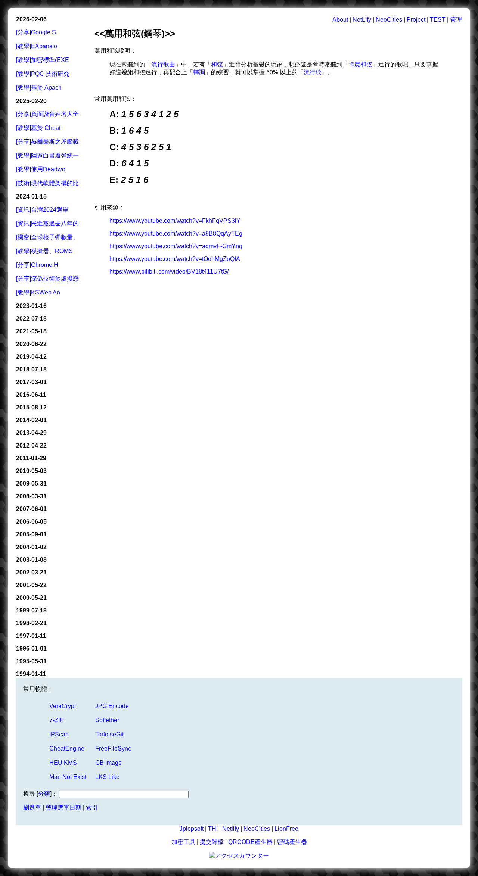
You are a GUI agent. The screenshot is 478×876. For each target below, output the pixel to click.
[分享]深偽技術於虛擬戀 (47, 278)
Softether (107, 720)
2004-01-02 (31, 547)
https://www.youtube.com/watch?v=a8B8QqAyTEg (175, 233)
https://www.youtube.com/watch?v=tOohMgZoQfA (174, 259)
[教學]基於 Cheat (38, 128)
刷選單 (32, 807)
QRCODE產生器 (250, 842)
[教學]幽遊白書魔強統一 (47, 155)
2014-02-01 (31, 420)
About (340, 19)
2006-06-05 (31, 521)
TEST (438, 19)
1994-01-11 (31, 674)
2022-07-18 (31, 318)
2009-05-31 (31, 483)
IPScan (59, 734)
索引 (92, 807)
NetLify (362, 19)
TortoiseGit (109, 734)
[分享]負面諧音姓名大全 (47, 114)
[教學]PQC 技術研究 (42, 74)
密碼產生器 (292, 842)
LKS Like (107, 777)
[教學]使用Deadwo (40, 169)
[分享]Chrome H (37, 265)
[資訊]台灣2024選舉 (42, 209)
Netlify (230, 829)
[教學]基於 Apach (39, 87)
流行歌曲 (163, 64)
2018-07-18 (31, 369)
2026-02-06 (31, 19)
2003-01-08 (31, 560)
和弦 (217, 64)
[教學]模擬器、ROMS (44, 251)
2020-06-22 (31, 344)
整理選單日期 (63, 807)
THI (213, 829)
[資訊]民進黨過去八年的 (47, 223)
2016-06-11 (31, 395)
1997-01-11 (31, 636)
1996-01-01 (31, 648)
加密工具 (183, 842)
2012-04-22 (31, 445)
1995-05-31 (31, 661)
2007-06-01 (31, 509)
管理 (456, 19)
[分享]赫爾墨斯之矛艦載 (47, 141)
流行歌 (313, 72)
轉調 (199, 72)
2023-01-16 (31, 306)
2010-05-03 (31, 471)
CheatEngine (66, 748)
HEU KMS (63, 763)
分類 (44, 794)
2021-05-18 (31, 331)
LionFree (286, 829)
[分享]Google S (36, 32)
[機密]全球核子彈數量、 (47, 237)
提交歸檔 (212, 842)
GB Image (108, 763)
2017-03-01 (31, 382)
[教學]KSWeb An (38, 292)
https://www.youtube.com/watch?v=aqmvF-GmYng (175, 246)
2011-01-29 (31, 458)
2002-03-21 (31, 572)
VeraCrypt (62, 706)
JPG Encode (112, 706)
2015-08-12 (31, 407)
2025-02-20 (31, 101)
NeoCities (389, 19)
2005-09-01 (31, 534)
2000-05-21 (31, 598)
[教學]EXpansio (36, 46)
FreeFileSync (113, 748)
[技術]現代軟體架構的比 (47, 183)
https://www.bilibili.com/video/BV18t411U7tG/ (169, 271)
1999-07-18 (31, 610)
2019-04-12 (31, 356)
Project (416, 19)
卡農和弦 (360, 64)
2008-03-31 (31, 496)
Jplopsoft (192, 829)
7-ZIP (56, 720)
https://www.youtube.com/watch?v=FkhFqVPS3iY (174, 221)
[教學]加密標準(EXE (42, 60)
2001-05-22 (31, 585)
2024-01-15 (31, 196)
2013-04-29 (31, 433)
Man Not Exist (67, 777)
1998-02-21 (31, 623)
